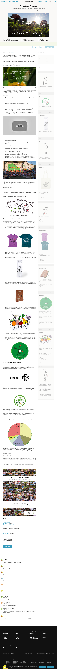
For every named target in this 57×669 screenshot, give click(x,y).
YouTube (43, 636)
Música (4, 639)
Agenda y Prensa (32, 634)
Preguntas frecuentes (7, 647)
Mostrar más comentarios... (20, 623)
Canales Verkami (32, 636)
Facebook (44, 633)
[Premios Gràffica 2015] (8, 662)
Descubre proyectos (4, 1)
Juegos (17, 638)
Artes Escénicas (6, 634)
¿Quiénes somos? (32, 637)
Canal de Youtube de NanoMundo (8, 524)
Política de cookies (19, 667)
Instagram (44, 637)
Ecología (34, 40)
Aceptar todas (50, 667)
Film (17, 637)
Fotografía (5, 638)
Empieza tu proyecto (12, 1)
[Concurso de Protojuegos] (34, 662)
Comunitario (5, 636)
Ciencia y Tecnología (19, 634)
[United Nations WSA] (23, 662)
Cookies (52, 653)
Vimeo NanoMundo (6, 525)
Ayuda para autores (19, 647)
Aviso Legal (48, 653)
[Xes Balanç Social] (15, 662)
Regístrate (45, 1)
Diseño (4, 637)
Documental (25, 40)
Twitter (43, 634)
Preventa (17, 1)
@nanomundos (5, 523)
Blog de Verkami (32, 633)
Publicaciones (18, 639)
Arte (17, 633)
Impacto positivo (30, 40)
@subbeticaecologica (6, 533)
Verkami (29, 1)
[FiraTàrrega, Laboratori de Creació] (41, 662)
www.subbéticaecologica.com (8, 532)
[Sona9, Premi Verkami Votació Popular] (49, 662)
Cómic (17, 636)
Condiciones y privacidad (41, 653)
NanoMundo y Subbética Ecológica (12, 40)
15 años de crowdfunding (33, 638)
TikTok (43, 638)
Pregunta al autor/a (7, 546)
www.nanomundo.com (6, 522)
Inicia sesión (40, 1)
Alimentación (5, 633)
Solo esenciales (42, 667)
